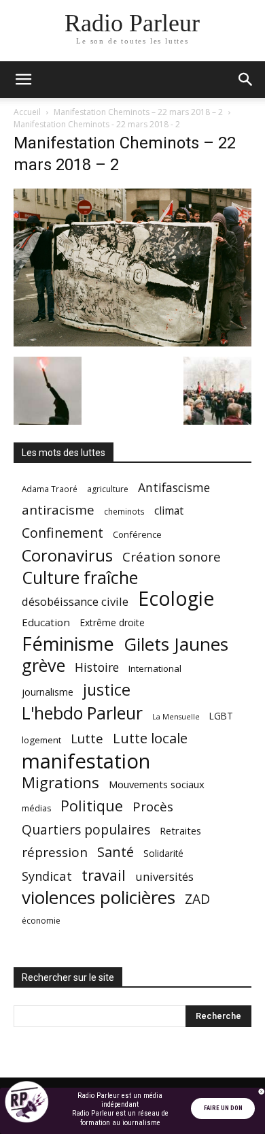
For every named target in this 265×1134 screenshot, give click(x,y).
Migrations (60, 782)
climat (168, 511)
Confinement (62, 532)
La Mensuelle (176, 717)
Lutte (87, 738)
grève (43, 665)
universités (164, 876)
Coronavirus (67, 556)
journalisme (47, 691)
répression (55, 852)
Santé (115, 852)
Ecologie (176, 599)
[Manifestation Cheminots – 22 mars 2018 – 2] (132, 343)
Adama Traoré (49, 488)
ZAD (197, 899)
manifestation (86, 761)
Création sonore (171, 556)
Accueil (27, 112)
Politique (91, 805)
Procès (152, 806)
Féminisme (68, 643)
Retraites (180, 830)
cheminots (124, 511)
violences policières (98, 897)
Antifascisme (174, 488)
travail (104, 875)
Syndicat (47, 876)
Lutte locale (150, 738)
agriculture (107, 489)
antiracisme (58, 510)
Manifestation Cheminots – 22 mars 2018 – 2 (138, 112)
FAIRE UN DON (223, 1108)
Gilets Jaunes (176, 644)
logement (41, 740)
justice (106, 690)
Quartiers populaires (86, 829)
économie (41, 920)
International (154, 668)
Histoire (97, 667)
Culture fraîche (80, 577)
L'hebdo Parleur (82, 713)
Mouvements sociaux (157, 784)
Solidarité (163, 853)
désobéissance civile (75, 601)
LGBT (221, 716)
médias (36, 808)
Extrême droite (112, 622)
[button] (23, 79)
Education (46, 622)
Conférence (137, 534)
